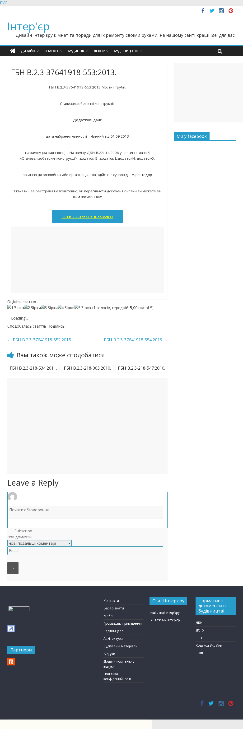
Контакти (111, 600)
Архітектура (113, 638)
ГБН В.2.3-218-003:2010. (87, 368)
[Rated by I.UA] (19, 608)
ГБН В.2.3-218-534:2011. (33, 368)
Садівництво (113, 631)
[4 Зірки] (66, 308)
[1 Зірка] (15, 308)
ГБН (199, 638)
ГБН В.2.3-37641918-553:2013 (87, 216)
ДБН (199, 622)
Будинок (76, 51)
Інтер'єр (28, 26)
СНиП (200, 653)
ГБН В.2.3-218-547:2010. (141, 368)
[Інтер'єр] (12, 51)
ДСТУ (200, 630)
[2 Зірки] (32, 308)
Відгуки (109, 653)
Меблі (108, 615)
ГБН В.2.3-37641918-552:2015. (39, 340)
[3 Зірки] (49, 308)
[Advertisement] (87, 260)
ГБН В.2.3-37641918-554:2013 (136, 340)
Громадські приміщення (122, 623)
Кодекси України (209, 645)
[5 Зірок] (83, 308)
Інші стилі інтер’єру (165, 612)
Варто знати (113, 608)
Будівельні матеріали (120, 646)
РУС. (4, 2)
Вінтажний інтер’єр (165, 620)
